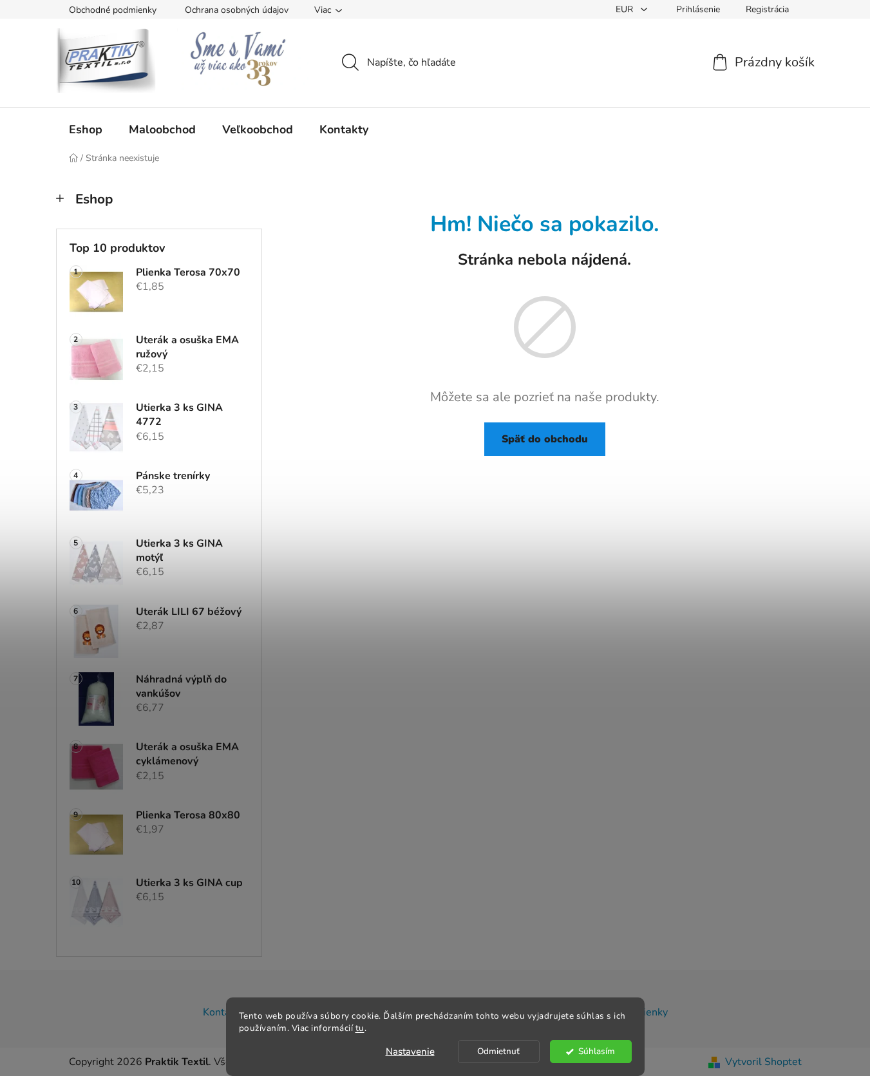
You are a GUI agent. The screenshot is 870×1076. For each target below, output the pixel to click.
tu (359, 1028)
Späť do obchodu (545, 439)
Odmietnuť (498, 1051)
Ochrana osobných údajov (236, 10)
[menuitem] (85, 129)
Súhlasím (596, 1051)
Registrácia (767, 9)
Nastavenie (410, 1051)
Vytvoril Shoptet (763, 1062)
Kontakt (221, 1012)
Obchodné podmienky (112, 10)
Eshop (94, 199)
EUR (626, 9)
